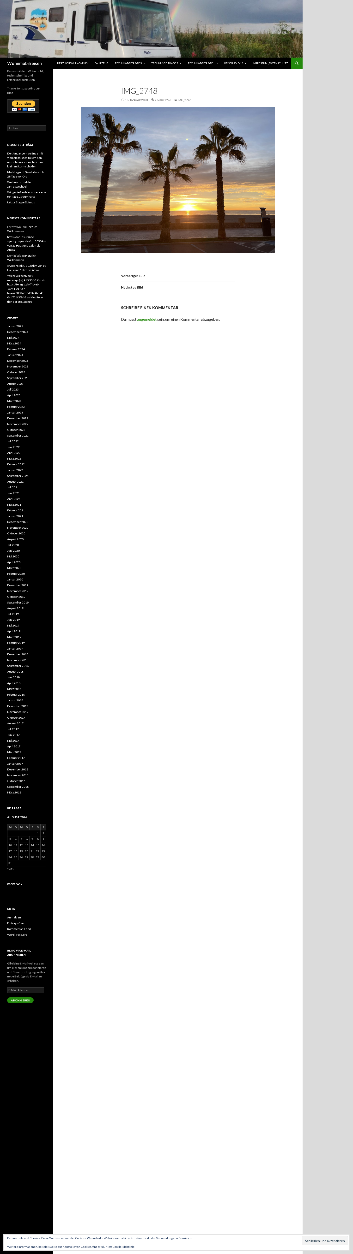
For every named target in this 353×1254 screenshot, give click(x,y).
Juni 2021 (13, 493)
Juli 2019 (13, 614)
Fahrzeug (102, 63)
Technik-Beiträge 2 (164, 63)
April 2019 (13, 631)
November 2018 (17, 660)
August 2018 (15, 671)
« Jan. (10, 868)
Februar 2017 (16, 758)
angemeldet (147, 319)
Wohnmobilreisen (24, 63)
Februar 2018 (16, 694)
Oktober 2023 (16, 372)
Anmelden (14, 917)
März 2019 (14, 637)
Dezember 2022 (17, 418)
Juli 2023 (13, 389)
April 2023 (13, 395)
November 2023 (17, 366)
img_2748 (184, 100)
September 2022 (18, 435)
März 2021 (14, 504)
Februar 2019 (16, 643)
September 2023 (18, 378)
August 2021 (15, 481)
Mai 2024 (13, 337)
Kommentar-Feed (19, 929)
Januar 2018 (15, 700)
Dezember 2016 (17, 769)
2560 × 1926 (163, 100)
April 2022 (13, 453)
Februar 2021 (16, 510)
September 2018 (18, 666)
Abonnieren (20, 1000)
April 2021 (13, 499)
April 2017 (13, 746)
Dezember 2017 (17, 706)
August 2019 (15, 608)
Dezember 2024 (17, 332)
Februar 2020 (16, 573)
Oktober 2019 (16, 596)
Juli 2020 (13, 545)
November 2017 (17, 712)
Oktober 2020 (16, 533)
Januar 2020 (15, 579)
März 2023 (14, 401)
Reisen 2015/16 (233, 63)
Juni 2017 (13, 735)
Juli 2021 (13, 487)
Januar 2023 (15, 412)
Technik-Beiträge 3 (128, 63)
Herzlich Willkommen (73, 63)
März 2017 (14, 752)
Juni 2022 (13, 447)
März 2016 (14, 792)
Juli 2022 (13, 441)
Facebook (14, 884)
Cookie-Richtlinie (123, 1246)
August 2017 (15, 723)
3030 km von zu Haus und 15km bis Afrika (26, 245)
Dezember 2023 (17, 360)
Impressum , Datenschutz (270, 63)
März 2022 (14, 458)
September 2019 (18, 602)
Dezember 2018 (17, 654)
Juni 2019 (13, 619)
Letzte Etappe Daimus (21, 202)
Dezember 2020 (17, 522)
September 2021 (18, 476)
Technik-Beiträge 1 (201, 63)
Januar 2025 (15, 326)
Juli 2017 (13, 729)
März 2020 (14, 568)
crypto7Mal (14, 265)
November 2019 (17, 591)
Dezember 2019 (17, 585)
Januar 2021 (15, 516)
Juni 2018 (13, 677)
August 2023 (15, 383)
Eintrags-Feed (16, 923)
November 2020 (17, 527)
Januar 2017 (15, 763)
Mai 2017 (13, 740)
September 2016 (18, 786)
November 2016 (17, 775)
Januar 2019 (15, 648)
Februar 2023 (16, 406)
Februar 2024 (16, 349)
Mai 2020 (13, 556)
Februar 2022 (16, 464)
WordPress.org (17, 934)
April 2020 (13, 562)
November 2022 (17, 424)
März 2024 (14, 343)
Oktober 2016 (16, 781)
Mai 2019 (13, 625)
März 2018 (14, 689)
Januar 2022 (15, 470)
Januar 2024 (15, 355)
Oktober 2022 (16, 430)
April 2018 (13, 683)
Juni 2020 (13, 550)
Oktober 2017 (16, 717)
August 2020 (15, 539)
